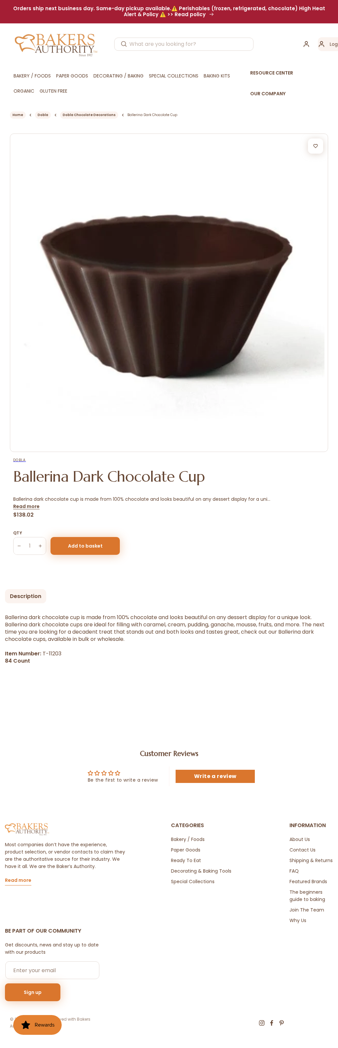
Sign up (33, 992)
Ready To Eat (186, 860)
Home (18, 114)
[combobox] (184, 44)
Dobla (43, 114)
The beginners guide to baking (307, 896)
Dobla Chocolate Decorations (89, 114)
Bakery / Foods (188, 839)
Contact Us (302, 850)
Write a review (215, 776)
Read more (26, 506)
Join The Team (306, 910)
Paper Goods (185, 850)
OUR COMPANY (268, 93)
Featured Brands (308, 881)
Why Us (297, 920)
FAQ (294, 871)
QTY (17, 533)
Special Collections (193, 881)
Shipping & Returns (311, 860)
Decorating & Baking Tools (201, 871)
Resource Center (271, 73)
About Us (299, 839)
